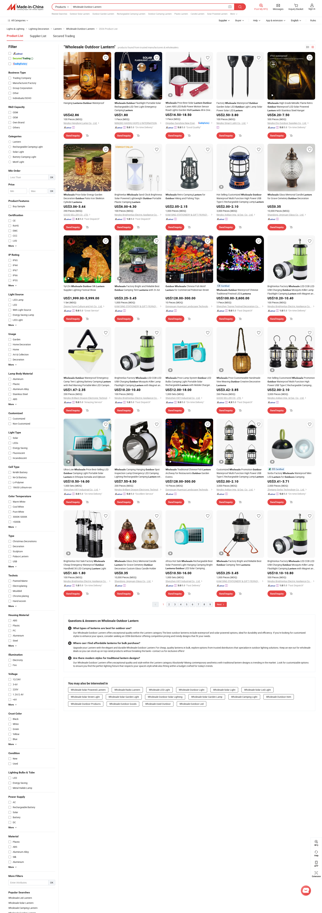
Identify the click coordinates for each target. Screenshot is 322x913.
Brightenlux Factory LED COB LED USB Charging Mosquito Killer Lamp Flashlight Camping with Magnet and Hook (291, 290)
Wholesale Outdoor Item (278, 696)
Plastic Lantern (181, 13)
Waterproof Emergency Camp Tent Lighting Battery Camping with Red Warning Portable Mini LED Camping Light (87, 381)
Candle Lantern (197, 13)
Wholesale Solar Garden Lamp (206, 696)
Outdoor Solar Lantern (80, 13)
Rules (313, 20)
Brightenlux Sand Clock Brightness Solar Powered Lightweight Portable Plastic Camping (138, 198)
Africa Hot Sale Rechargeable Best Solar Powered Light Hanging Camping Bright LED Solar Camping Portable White (189, 564)
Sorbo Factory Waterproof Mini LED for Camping (289, 475)
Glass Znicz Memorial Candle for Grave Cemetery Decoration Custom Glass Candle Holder (135, 564)
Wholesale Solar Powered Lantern (88, 689)
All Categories (18, 20)
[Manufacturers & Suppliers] (25, 6)
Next (219, 604)
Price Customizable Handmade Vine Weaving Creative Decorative (238, 381)
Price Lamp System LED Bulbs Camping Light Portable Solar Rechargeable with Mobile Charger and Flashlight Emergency (188, 381)
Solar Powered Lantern (217, 13)
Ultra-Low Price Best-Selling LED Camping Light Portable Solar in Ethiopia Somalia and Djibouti (86, 473)
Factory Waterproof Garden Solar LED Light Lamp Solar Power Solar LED (239, 106)
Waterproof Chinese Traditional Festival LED (237, 291)
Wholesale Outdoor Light (191, 689)
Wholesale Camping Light (244, 696)
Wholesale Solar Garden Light (124, 696)
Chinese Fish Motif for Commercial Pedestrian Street (187, 288)
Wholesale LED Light (159, 689)
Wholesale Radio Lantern (127, 689)
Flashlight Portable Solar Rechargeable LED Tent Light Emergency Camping (138, 106)
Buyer (238, 20)
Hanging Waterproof (84, 103)
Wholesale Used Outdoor (158, 703)
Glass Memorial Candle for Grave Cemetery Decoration (289, 196)
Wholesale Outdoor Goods (123, 703)
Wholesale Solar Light (224, 689)
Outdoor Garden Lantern (103, 13)
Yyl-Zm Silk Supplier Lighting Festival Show (84, 288)
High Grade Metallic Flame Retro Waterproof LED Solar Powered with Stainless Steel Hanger (290, 106)
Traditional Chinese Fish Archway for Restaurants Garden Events (188, 473)
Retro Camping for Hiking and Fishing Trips (185, 196)
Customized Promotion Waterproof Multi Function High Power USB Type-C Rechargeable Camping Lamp (240, 473)
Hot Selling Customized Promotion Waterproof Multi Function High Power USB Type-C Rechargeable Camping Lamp (291, 381)
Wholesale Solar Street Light (85, 696)
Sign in (311, 8)
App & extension (274, 20)
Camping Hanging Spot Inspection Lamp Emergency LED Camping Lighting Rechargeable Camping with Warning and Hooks (138, 473)
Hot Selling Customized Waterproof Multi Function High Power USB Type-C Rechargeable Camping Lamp (240, 198)
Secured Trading (64, 36)
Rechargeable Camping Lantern (131, 13)
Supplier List (38, 36)
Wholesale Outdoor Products (86, 703)
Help (255, 20)
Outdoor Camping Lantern (160, 13)
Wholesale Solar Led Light (257, 689)
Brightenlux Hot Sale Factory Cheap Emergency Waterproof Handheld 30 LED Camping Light (85, 564)
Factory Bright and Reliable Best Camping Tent (239, 562)
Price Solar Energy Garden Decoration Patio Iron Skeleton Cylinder (84, 198)
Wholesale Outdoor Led (191, 703)
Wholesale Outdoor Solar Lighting (165, 696)
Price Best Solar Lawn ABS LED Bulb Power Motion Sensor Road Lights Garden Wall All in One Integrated (189, 106)
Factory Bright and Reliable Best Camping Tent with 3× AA (137, 288)
